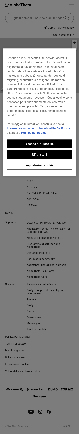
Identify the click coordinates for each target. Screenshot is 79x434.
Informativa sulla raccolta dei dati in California (38, 128)
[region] (39, 112)
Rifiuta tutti (39, 154)
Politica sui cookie (33, 132)
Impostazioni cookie (39, 165)
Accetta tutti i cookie (39, 144)
